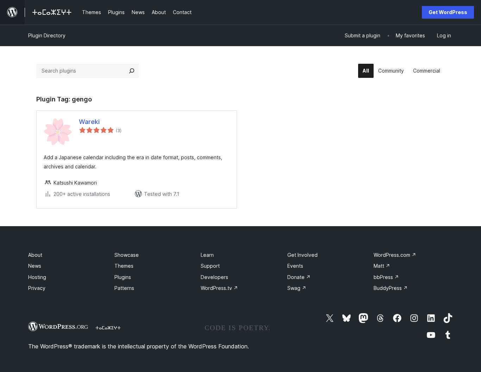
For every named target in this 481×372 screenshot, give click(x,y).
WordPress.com (395, 255)
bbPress (386, 277)
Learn (207, 255)
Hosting (37, 277)
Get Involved (302, 255)
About (35, 255)
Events (295, 266)
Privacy (36, 288)
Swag (296, 288)
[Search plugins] (132, 71)
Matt (382, 266)
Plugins (122, 277)
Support (210, 266)
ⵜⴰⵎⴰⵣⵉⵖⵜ (108, 327)
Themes (123, 266)
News (34, 266)
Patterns (124, 288)
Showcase (126, 255)
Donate (299, 277)
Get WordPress (448, 12)
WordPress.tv (219, 288)
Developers (214, 277)
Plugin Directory (46, 35)
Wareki (89, 121)
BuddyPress (391, 288)
